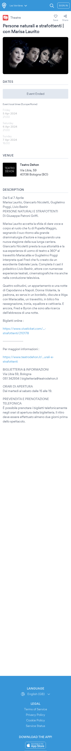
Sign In (63, 5)
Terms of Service (35, 709)
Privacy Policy (35, 715)
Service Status (35, 726)
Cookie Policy (35, 720)
